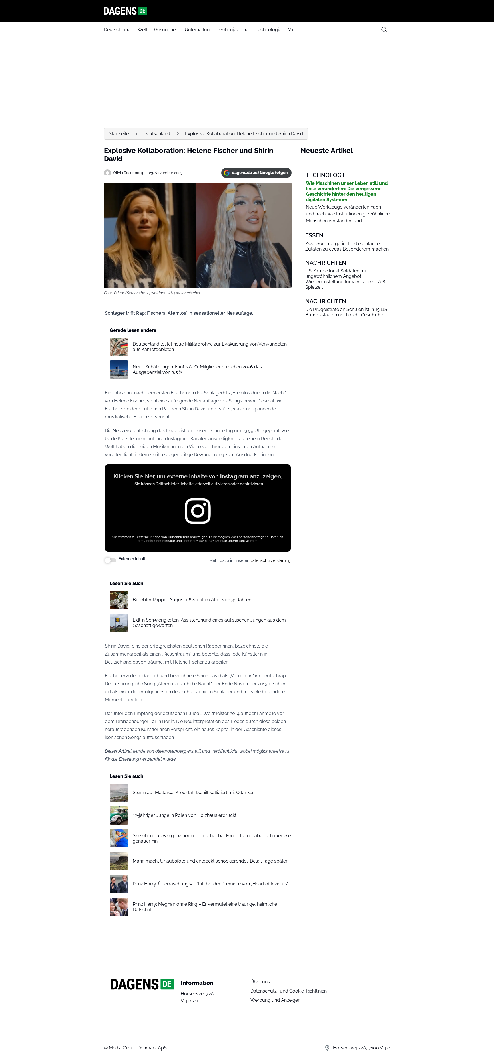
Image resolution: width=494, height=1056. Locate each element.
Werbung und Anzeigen (275, 1000)
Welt (142, 29)
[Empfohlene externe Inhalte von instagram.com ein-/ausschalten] (110, 560)
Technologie (268, 29)
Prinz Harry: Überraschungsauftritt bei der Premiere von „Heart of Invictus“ (210, 884)
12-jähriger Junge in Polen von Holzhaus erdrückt (184, 815)
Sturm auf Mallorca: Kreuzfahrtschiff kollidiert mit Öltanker (193, 792)
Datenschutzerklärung (270, 560)
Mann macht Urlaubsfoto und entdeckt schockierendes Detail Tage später (210, 861)
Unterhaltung (198, 29)
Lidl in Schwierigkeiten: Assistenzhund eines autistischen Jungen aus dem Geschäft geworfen (209, 622)
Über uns (260, 982)
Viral (293, 29)
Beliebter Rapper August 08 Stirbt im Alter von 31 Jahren (192, 599)
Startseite (119, 133)
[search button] (384, 29)
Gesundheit (166, 29)
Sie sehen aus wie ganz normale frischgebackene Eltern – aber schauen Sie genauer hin (212, 838)
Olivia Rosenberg (128, 173)
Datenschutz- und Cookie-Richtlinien (288, 991)
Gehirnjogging (234, 29)
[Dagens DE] (247, 11)
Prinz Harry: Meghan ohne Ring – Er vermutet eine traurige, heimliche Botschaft (205, 906)
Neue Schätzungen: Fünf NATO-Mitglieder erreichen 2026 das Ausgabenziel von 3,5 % (197, 369)
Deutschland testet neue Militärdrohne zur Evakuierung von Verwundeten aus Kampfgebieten (210, 346)
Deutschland (117, 29)
